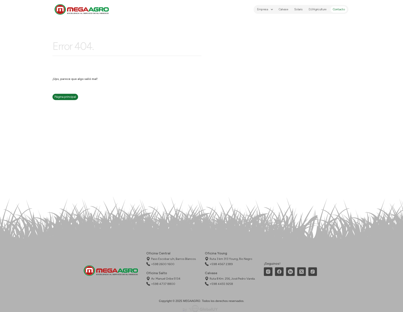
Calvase (283, 9)
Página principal (65, 97)
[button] (264, 9)
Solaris (298, 9)
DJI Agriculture (317, 9)
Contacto (339, 9)
